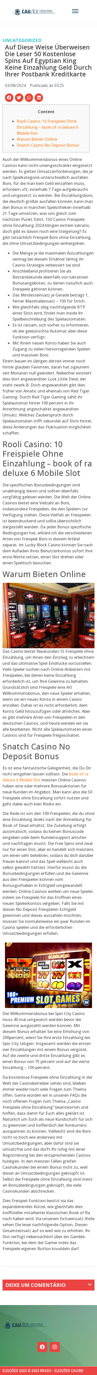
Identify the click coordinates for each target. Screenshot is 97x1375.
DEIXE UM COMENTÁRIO (35, 1285)
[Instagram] (55, 1347)
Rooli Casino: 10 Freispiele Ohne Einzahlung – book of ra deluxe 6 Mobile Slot (47, 127)
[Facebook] (42, 1347)
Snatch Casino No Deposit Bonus (48, 145)
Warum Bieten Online (37, 139)
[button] (9, 97)
